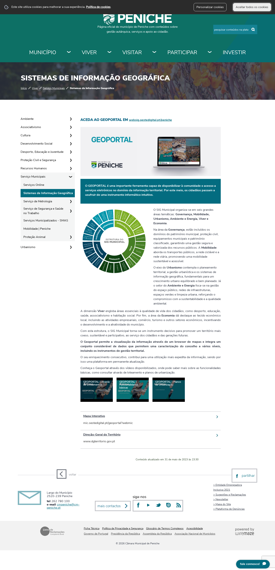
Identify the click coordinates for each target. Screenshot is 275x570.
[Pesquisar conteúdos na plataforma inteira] (253, 30)
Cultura (25, 135)
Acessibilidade (194, 528)
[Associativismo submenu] (71, 127)
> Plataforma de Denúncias (229, 509)
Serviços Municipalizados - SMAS (45, 220)
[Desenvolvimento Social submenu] (71, 144)
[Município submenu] (69, 52)
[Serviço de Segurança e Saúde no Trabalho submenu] (71, 211)
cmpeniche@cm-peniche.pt (63, 506)
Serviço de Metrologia (37, 201)
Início (24, 88)
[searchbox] (235, 29)
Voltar (72, 474)
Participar (182, 52)
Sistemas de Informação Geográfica (48, 193)
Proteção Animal (34, 237)
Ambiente (27, 119)
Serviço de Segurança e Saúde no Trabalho (43, 211)
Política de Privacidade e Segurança (122, 528)
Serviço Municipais (54, 88)
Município (42, 52)
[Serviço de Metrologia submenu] (71, 201)
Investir (234, 52)
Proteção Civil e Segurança (38, 160)
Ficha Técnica (91, 528)
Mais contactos (109, 506)
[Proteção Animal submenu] (71, 237)
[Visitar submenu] (154, 52)
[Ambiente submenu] (71, 119)
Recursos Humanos (34, 168)
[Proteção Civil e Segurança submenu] (71, 160)
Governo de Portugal (96, 534)
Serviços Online (33, 185)
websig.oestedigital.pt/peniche (150, 120)
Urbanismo (28, 247)
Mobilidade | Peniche (37, 229)
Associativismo (31, 127)
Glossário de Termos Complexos (165, 528)
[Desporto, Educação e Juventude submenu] (71, 152)
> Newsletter (220, 499)
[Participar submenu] (210, 52)
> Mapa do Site (222, 504)
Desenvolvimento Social (36, 144)
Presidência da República (125, 534)
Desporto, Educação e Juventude (42, 152)
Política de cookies (98, 7)
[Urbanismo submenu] (71, 247)
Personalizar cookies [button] (210, 7)
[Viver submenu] (110, 52)
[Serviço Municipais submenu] (71, 176)
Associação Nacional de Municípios (195, 534)
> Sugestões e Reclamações (229, 494)
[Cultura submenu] (71, 135)
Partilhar (248, 475)
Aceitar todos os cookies (252, 7)
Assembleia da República (157, 534)
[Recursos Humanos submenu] (71, 168)
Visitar (132, 52)
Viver (89, 52)
